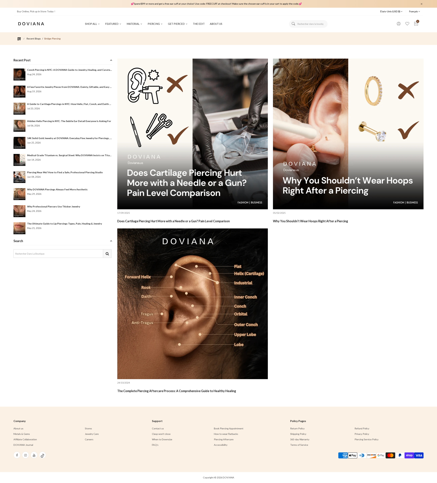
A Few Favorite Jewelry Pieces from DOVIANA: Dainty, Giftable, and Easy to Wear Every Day (79, 86)
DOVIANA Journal (23, 444)
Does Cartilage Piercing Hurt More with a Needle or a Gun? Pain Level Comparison (173, 221)
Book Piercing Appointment (228, 428)
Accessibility (220, 444)
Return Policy (297, 428)
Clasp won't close (161, 433)
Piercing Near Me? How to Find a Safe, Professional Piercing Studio (65, 172)
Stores (88, 428)
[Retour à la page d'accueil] (19, 39)
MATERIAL (133, 23)
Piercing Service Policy (366, 439)
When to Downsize (162, 439)
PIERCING (154, 23)
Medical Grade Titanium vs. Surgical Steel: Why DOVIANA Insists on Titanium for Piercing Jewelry (82, 155)
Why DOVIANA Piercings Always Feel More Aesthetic (57, 189)
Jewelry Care (92, 433)
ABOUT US (216, 23)
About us (18, 428)
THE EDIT (199, 23)
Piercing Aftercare (224, 439)
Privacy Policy (362, 433)
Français (413, 11)
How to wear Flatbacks (226, 433)
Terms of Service (299, 444)
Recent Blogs (33, 38)
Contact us (158, 428)
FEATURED (112, 23)
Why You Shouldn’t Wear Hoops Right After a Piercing (310, 221)
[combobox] (308, 24)
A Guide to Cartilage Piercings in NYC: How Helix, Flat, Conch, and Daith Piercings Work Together (82, 104)
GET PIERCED (176, 23)
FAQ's (155, 444)
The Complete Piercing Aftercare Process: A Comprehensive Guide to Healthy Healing (176, 391)
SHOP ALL (91, 23)
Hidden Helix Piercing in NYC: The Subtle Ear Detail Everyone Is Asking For (69, 121)
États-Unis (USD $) (390, 11)
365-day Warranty (299, 439)
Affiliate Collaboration (25, 439)
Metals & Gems (21, 433)
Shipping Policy (298, 433)
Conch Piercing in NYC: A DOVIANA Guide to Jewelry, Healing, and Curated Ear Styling (75, 69)
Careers (89, 439)
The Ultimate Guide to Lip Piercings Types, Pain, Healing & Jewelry (64, 223)
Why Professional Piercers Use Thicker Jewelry (53, 206)
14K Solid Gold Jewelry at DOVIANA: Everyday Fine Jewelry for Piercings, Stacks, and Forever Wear (83, 138)
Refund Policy (362, 428)
